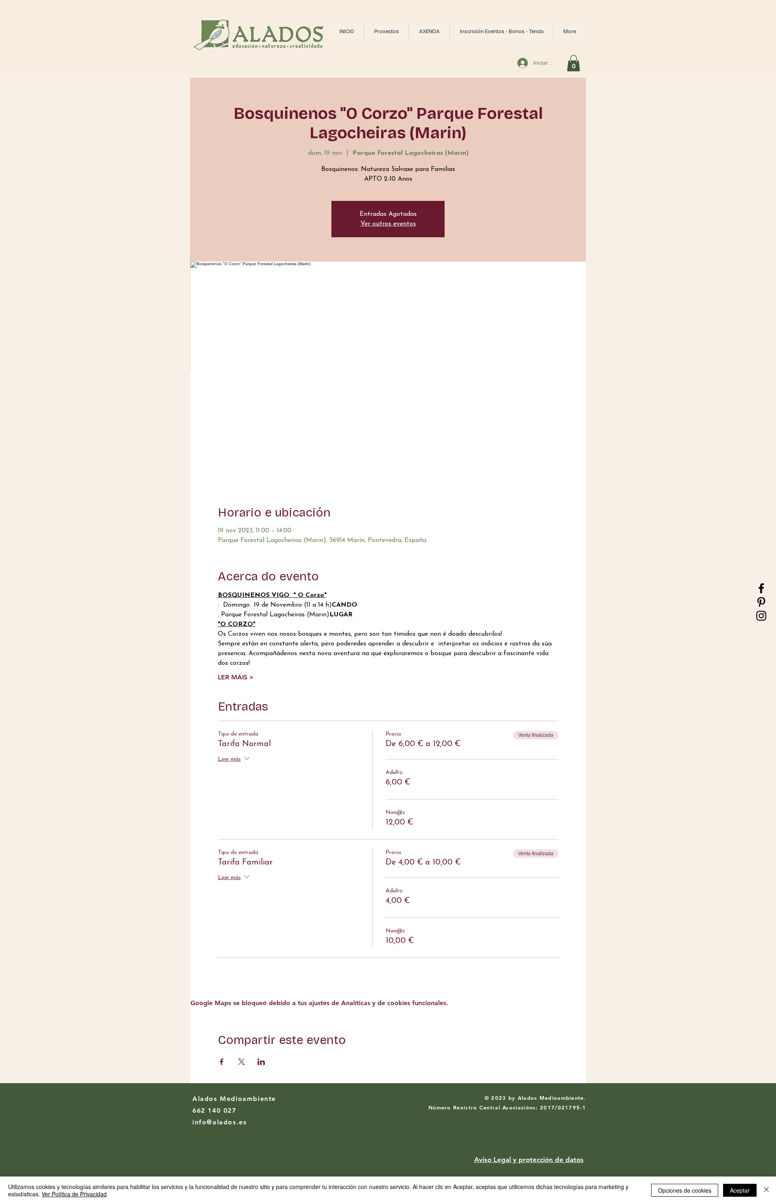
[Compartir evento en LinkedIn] (261, 1062)
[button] (386, 31)
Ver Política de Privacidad (74, 1194)
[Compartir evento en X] (241, 1062)
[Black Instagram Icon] (761, 615)
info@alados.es (219, 1122)
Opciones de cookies (684, 1190)
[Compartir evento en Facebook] (222, 1062)
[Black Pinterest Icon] (761, 602)
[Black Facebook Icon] (761, 588)
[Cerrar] (766, 1190)
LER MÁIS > (236, 677)
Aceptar (740, 1190)
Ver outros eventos (388, 224)
